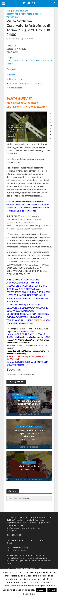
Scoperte (17, 394)
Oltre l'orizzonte (24, 427)
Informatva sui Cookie (16, 550)
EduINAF (29, 3)
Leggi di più (29, 594)
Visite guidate (13, 17)
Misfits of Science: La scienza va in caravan (29, 402)
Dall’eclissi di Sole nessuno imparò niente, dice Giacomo (29, 433)
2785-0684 (17, 535)
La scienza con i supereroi (26, 397)
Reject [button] (52, 590)
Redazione (11, 530)
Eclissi (38, 427)
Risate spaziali (29, 462)
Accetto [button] (41, 590)
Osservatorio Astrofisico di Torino (24, 14)
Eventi (9, 11)
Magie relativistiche (29, 466)
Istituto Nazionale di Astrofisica (30, 520)
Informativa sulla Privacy (17, 547)
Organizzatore (20, 11)
